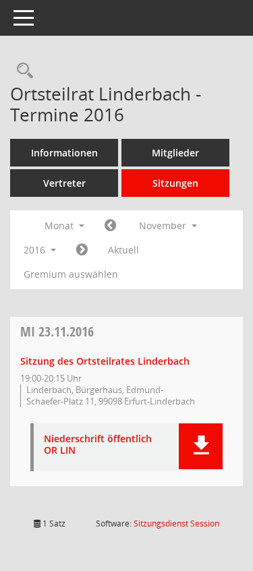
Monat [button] (60, 225)
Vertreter (64, 183)
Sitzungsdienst (176, 523)
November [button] (164, 225)
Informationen (64, 152)
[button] (201, 446)
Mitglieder (175, 152)
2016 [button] (36, 249)
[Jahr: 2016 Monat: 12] (82, 250)
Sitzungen (175, 183)
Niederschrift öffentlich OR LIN (98, 444)
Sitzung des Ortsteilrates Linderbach (105, 361)
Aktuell (123, 249)
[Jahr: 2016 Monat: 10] (110, 226)
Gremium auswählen (71, 274)
